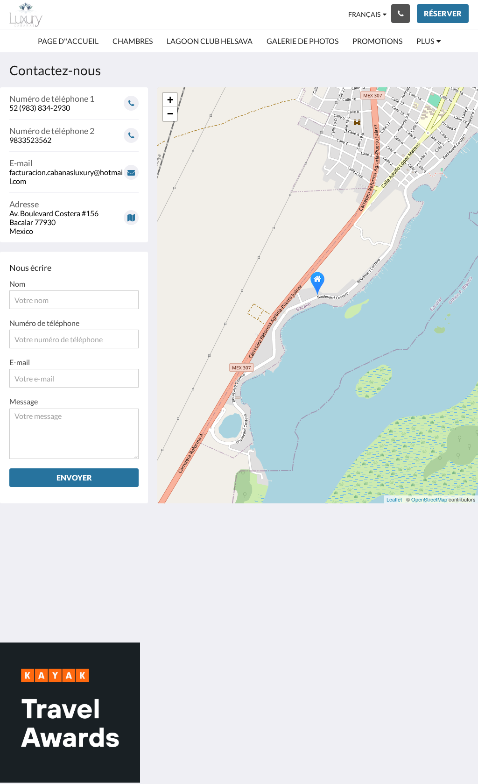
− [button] (170, 114)
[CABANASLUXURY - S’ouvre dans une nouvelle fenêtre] (433, 549)
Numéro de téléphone (44, 322)
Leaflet (394, 499)
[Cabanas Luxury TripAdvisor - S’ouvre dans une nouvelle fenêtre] (408, 549)
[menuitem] (68, 41)
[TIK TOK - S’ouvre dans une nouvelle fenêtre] (459, 549)
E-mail (19, 362)
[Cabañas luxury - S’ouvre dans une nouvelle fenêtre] (382, 549)
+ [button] (170, 100)
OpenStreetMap (429, 499)
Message (23, 401)
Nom (17, 283)
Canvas (457, 615)
